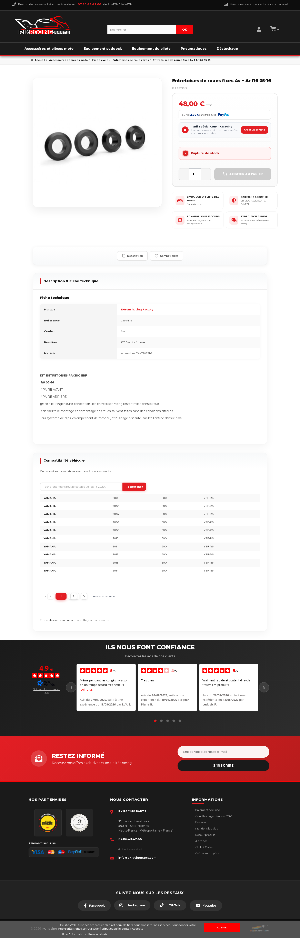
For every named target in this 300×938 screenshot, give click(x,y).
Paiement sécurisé (207, 810)
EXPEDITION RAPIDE (254, 216)
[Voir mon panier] (274, 29)
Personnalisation (99, 934)
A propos (201, 841)
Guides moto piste (207, 853)
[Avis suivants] (264, 687)
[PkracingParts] (57, 25)
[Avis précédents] (71, 687)
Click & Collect (204, 847)
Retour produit (205, 834)
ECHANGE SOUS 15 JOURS (203, 216)
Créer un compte (254, 129)
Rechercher (134, 486)
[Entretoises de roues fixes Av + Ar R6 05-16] (97, 142)
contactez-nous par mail (270, 4)
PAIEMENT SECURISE (254, 197)
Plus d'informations (74, 934)
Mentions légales (206, 828)
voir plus (87, 689)
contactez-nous (98, 620)
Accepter (222, 927)
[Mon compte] (259, 24)
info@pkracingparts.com (137, 857)
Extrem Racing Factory (137, 309)
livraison (200, 822)
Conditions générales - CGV (213, 816)
